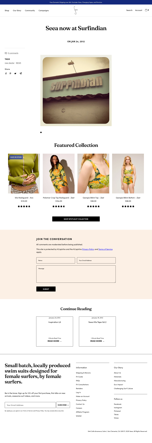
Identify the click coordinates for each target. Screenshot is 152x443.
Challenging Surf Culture (123, 388)
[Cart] (146, 10)
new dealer (9, 63)
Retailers (79, 388)
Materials (117, 377)
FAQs (78, 380)
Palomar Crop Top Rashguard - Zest (58, 197)
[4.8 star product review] (24, 205)
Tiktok (116, 414)
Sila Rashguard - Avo (24, 197)
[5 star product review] (93, 205)
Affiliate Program (82, 412)
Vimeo (116, 418)
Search (129, 10)
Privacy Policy (88, 249)
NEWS (18, 63)
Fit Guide (79, 377)
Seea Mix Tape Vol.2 (97, 322)
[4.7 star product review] (58, 205)
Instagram (118, 407)
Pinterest (117, 411)
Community (30, 10)
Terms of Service (105, 249)
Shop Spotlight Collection (76, 219)
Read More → (55, 340)
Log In (78, 392)
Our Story (17, 10)
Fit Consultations (82, 384)
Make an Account (83, 396)
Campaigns (44, 10)
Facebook (117, 404)
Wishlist (79, 416)
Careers (79, 408)
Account (138, 10)
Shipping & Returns (83, 373)
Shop (7, 10)
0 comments (13, 53)
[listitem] (6, 74)
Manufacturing (120, 380)
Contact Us (80, 404)
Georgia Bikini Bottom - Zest (128, 197)
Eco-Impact (118, 384)
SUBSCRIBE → (63, 405)
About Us (117, 373)
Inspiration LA (54, 322)
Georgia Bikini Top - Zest (93, 197)
